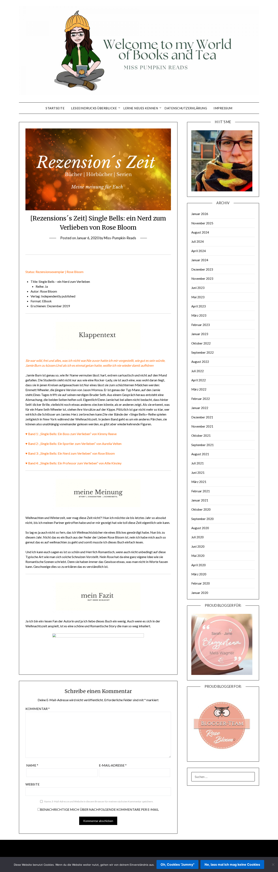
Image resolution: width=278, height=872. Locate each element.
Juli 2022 (197, 371)
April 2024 (198, 251)
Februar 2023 (200, 325)
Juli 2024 (197, 241)
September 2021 (202, 445)
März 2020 (198, 574)
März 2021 (198, 482)
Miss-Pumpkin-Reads (120, 238)
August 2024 (200, 232)
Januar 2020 (199, 592)
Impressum (222, 108)
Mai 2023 (198, 297)
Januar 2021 (199, 500)
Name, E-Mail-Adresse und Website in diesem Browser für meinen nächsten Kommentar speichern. (98, 801)
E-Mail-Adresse (113, 765)
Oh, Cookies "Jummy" (177, 864)
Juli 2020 (197, 537)
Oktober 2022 (201, 343)
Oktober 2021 (201, 435)
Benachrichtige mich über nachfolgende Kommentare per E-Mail (99, 809)
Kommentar (37, 709)
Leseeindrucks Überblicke (94, 108)
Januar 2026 (199, 214)
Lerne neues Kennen (140, 108)
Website (32, 784)
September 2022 (202, 352)
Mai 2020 (198, 555)
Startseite (55, 108)
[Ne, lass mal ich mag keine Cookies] (273, 864)
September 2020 (202, 519)
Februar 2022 (200, 398)
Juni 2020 (198, 546)
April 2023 (198, 306)
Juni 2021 (198, 472)
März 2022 (198, 389)
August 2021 (200, 454)
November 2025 (202, 223)
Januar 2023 (199, 334)
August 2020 (200, 528)
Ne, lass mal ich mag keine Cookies (232, 864)
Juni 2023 (198, 288)
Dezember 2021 (202, 417)
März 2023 (198, 315)
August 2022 (200, 361)
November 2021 (202, 426)
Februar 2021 (200, 491)
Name (32, 765)
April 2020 (198, 565)
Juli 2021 (197, 463)
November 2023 (202, 278)
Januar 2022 (199, 408)
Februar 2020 (200, 583)
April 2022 (198, 380)
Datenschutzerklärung (185, 108)
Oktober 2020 (201, 509)
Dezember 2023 (202, 269)
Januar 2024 (199, 260)
